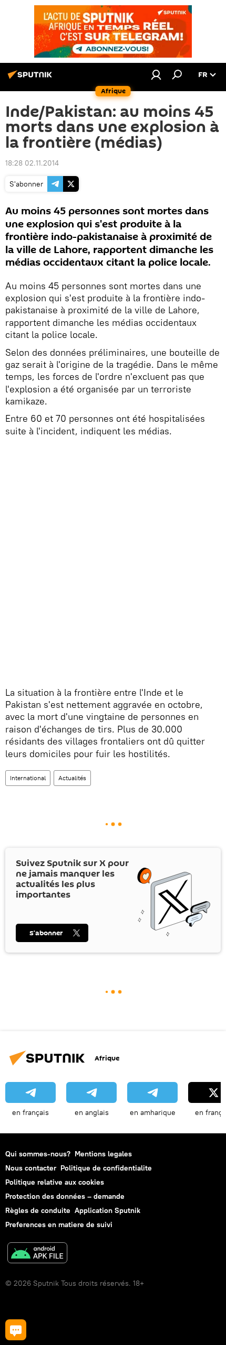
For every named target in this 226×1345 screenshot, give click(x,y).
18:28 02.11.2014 (32, 163)
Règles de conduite (37, 1210)
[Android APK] (37, 1254)
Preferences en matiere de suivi (58, 1224)
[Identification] (156, 74)
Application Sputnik (107, 1210)
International (28, 778)
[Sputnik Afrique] (31, 78)
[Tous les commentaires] (15, 1329)
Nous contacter (30, 1168)
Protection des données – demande (65, 1196)
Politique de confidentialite (106, 1168)
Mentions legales (103, 1153)
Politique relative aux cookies (54, 1182)
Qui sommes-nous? (37, 1153)
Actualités (72, 778)
